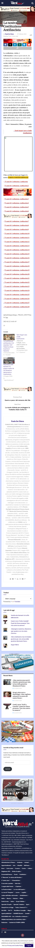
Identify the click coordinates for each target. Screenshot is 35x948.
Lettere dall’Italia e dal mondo (9, 895)
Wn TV (10, 910)
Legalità (23, 892)
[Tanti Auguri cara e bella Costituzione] (23, 343)
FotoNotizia (22, 874)
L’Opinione (18, 886)
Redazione (4, 922)
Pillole (21, 898)
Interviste (17, 883)
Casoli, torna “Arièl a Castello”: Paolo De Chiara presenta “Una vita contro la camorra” (20, 623)
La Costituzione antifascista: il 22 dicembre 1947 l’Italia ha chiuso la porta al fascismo (8, 346)
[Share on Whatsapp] (20, 44)
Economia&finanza (6, 874)
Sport (27, 904)
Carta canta (9, 868)
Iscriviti (7, 769)
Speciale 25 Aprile (6, 904)
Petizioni (15, 898)
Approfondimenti (6, 865)
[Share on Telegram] (24, 44)
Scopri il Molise (20, 901)
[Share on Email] (29, 44)
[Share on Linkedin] (15, 44)
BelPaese (26, 865)
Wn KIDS (3, 910)
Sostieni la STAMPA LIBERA (17, 922)
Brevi (2, 868)
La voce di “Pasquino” (7, 892)
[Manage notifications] (22, 935)
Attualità (19, 865)
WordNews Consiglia (20, 910)
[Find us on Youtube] (5, 932)
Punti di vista (5, 901)
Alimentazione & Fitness (8, 862)
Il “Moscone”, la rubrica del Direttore (11, 877)
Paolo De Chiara (9, 34)
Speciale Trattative (19, 904)
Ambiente (19, 862)
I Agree (29, 945)
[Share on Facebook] (5, 44)
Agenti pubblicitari (6, 913)
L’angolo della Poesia (7, 886)
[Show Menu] (2, 3)
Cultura (30, 868)
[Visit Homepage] (17, 3)
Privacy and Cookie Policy (15, 946)
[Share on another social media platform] (17, 48)
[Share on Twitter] (10, 44)
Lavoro (17, 892)
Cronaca (17, 868)
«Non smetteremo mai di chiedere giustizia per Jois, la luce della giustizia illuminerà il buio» (21, 639)
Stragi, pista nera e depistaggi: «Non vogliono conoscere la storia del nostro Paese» (22, 695)
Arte (14, 865)
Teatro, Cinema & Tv (21, 907)
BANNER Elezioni (18, 913)
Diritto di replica (16, 871)
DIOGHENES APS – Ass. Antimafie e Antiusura (14, 916)
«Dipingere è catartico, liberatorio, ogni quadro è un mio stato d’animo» (21, 631)
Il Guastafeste (16, 880)
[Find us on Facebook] (1, 932)
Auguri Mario (15, 645)
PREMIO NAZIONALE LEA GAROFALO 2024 (13, 919)
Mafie (3, 898)
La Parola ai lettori (6, 889)
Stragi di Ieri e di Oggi (7, 907)
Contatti (27, 913)
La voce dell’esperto (19, 889)
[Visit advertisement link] (17, 8)
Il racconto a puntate (7, 883)
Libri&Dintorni (23, 895)
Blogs (29, 910)
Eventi (15, 874)
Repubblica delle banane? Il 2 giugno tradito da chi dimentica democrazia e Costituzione (8, 369)
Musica (9, 898)
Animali (26, 862)
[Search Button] (32, 3)
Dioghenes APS (5, 871)
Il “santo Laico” (5, 880)
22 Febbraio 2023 (21, 34)
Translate (17, 602)
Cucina (24, 868)
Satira (12, 901)
